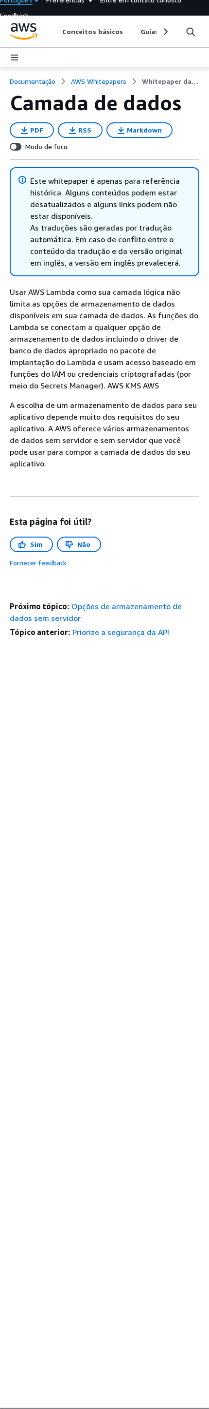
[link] (170, 81)
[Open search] (190, 31)
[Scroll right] (165, 31)
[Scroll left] (55, 31)
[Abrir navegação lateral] (14, 57)
